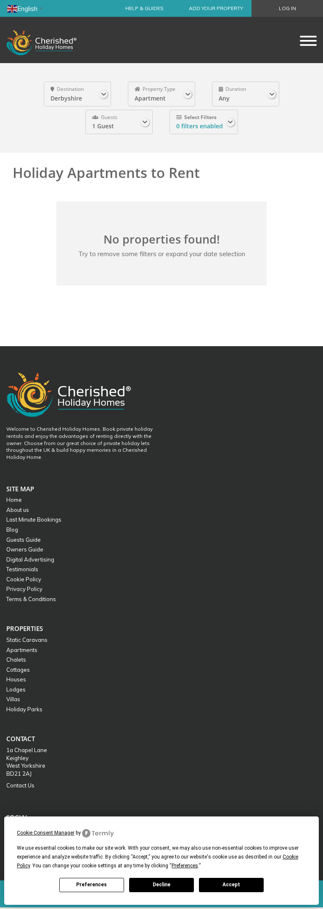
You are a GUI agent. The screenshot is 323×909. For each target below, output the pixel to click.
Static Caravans (27, 639)
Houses (16, 679)
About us (17, 509)
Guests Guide (23, 539)
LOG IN (287, 8)
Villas (13, 699)
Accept (231, 885)
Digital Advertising (30, 559)
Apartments (21, 650)
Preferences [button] (185, 866)
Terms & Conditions (31, 599)
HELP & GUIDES (144, 8)
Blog (12, 529)
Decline (161, 885)
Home (14, 499)
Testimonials (22, 569)
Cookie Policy (23, 579)
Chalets (16, 659)
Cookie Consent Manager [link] (45, 833)
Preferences (91, 885)
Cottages (18, 669)
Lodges (16, 689)
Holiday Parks (24, 709)
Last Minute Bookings (33, 519)
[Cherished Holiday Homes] (47, 39)
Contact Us (20, 785)
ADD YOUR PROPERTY (216, 8)
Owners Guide (24, 549)
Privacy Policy (24, 589)
